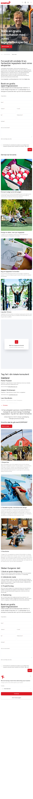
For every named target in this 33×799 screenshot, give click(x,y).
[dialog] (16, 399)
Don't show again (16, 697)
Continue (16, 693)
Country (2, 685)
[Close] (30, 676)
